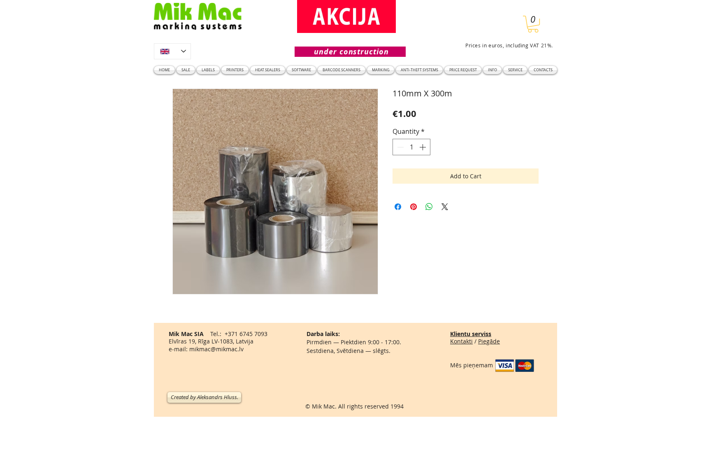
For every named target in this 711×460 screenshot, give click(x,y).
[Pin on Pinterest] (413, 207)
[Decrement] (399, 147)
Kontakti (461, 341)
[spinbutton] (411, 147)
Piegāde (489, 341)
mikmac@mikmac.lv (216, 349)
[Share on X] (445, 207)
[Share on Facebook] (398, 207)
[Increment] (423, 147)
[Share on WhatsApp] (429, 207)
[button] (533, 24)
